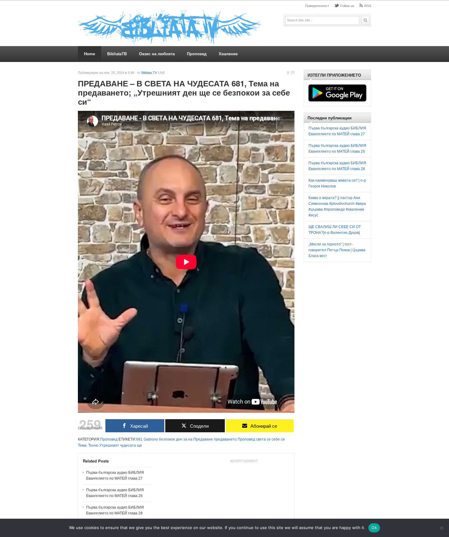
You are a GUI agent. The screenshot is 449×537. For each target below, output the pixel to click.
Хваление (228, 54)
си (283, 439)
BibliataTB (117, 54)
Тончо (93, 445)
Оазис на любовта (157, 54)
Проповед (196, 54)
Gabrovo (151, 439)
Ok (374, 527)
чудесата (128, 445)
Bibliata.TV (149, 72)
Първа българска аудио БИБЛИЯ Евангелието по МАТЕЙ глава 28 (115, 510)
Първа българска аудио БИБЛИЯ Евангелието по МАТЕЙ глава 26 (115, 493)
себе (276, 439)
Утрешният (109, 445)
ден (179, 439)
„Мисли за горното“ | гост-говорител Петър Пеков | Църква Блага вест (336, 250)
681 (139, 439)
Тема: (82, 445)
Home (89, 54)
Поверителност (317, 6)
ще (139, 445)
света (261, 439)
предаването (225, 439)
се (269, 439)
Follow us (347, 6)
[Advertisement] (354, 311)
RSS (367, 6)
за (185, 439)
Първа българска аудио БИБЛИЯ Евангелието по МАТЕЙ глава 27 (115, 475)
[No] (441, 528)
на (190, 439)
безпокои (167, 439)
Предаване (203, 439)
